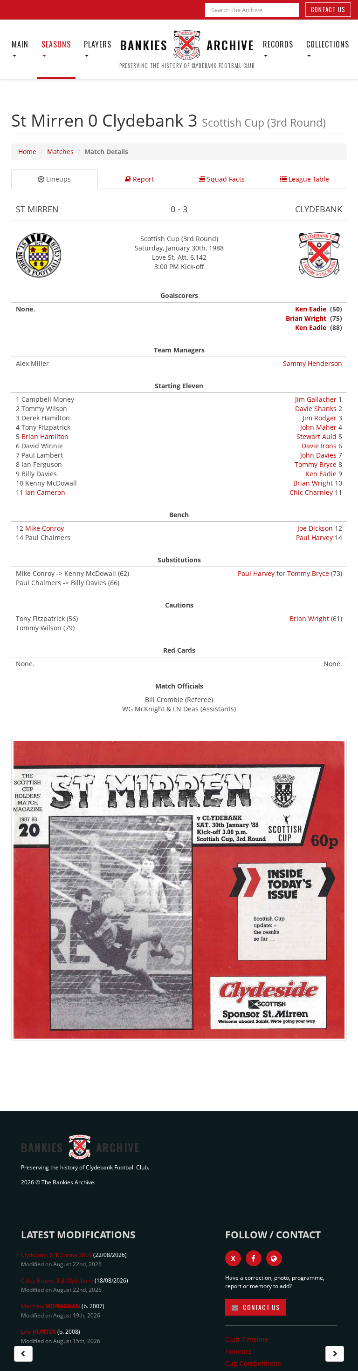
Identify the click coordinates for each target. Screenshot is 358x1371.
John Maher (318, 427)
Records (278, 44)
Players (97, 44)
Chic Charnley (311, 492)
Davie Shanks (316, 408)
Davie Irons (319, 445)
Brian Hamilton (45, 436)
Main (20, 44)
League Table (308, 179)
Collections (327, 44)
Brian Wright (306, 318)
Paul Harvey (314, 537)
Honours (238, 1351)
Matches (60, 151)
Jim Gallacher (316, 399)
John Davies (318, 455)
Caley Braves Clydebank (57, 1280)
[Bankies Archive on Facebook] (254, 1258)
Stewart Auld (316, 436)
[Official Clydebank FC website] (274, 1258)
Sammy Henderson (312, 363)
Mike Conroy (44, 528)
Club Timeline (246, 1339)
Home (27, 151)
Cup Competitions (253, 1363)
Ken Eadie (310, 308)
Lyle (38, 1332)
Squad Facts (225, 179)
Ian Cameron (45, 492)
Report (142, 179)
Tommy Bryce (316, 464)
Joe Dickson (315, 528)
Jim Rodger (320, 417)
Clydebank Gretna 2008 (56, 1255)
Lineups (57, 179)
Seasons (56, 44)
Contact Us (328, 9)
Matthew (50, 1306)
